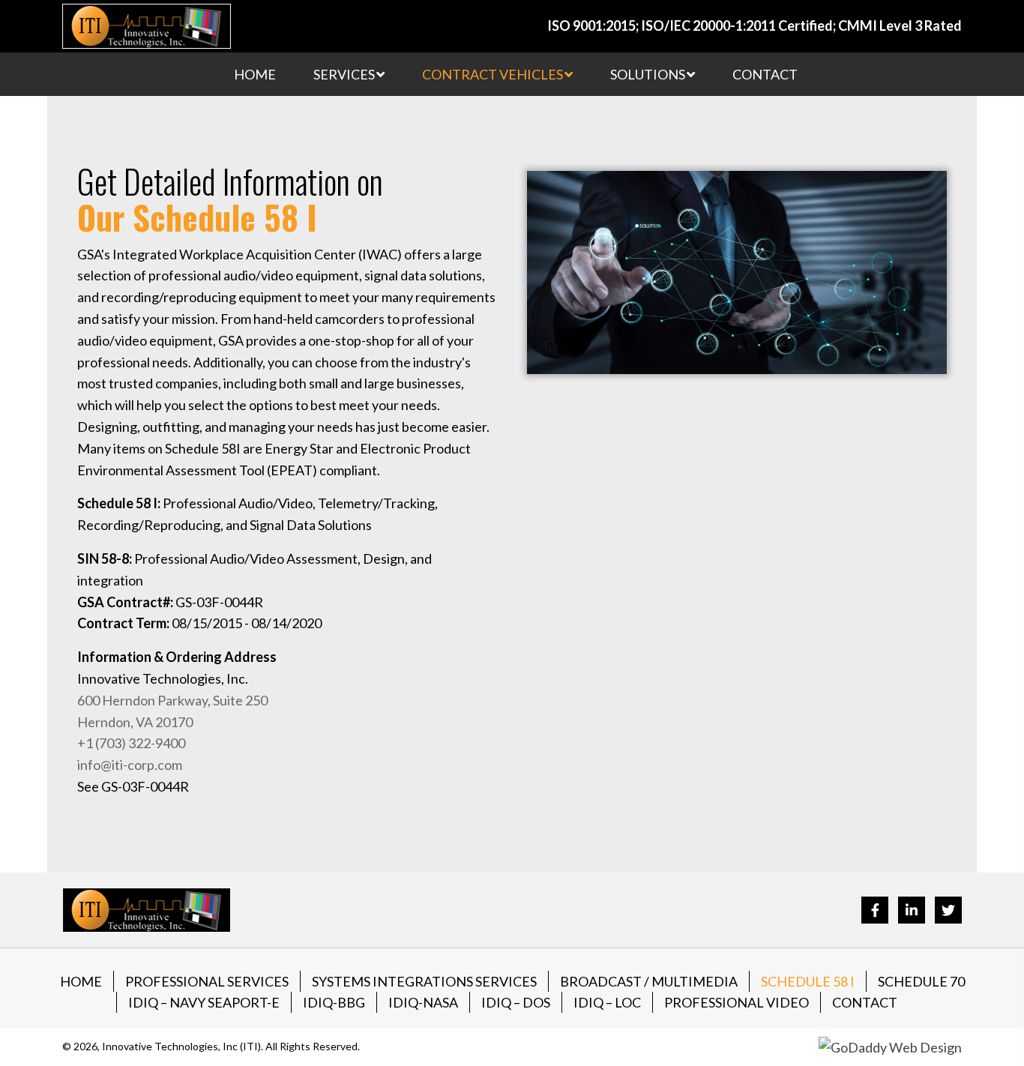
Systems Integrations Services (424, 981)
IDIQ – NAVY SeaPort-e (204, 1002)
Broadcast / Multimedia (649, 981)
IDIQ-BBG (334, 1002)
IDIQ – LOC (607, 1002)
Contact (864, 1002)
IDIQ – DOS (515, 1002)
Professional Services (207, 981)
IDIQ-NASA (423, 1002)
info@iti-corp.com (129, 764)
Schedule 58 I (808, 981)
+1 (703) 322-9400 (131, 743)
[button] (874, 910)
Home (81, 981)
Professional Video (736, 1002)
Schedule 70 (921, 981)
